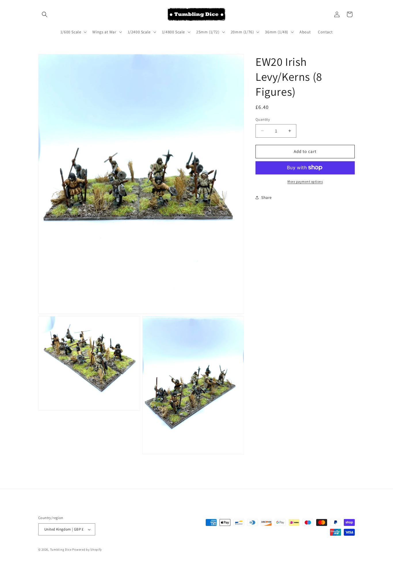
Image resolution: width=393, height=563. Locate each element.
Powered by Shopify (87, 549)
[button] (44, 14)
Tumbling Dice (61, 549)
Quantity (262, 119)
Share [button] (266, 197)
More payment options (305, 181)
